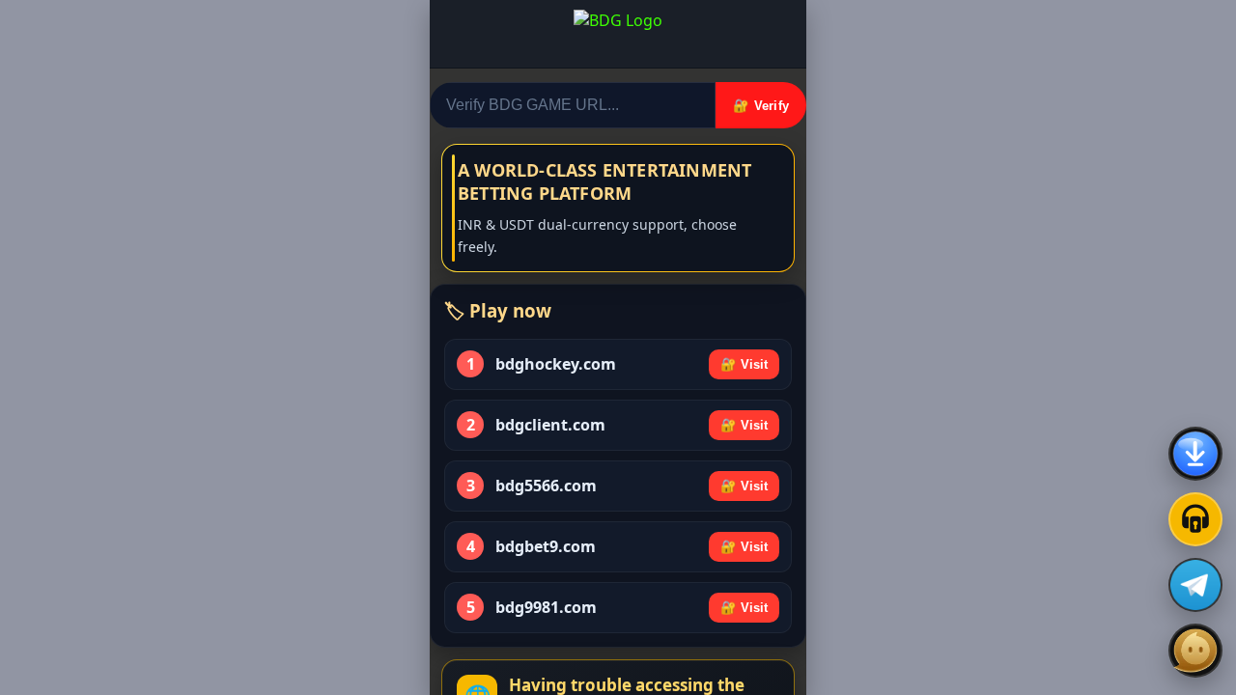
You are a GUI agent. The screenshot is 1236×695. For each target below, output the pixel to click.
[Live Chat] (1195, 651)
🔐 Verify (761, 105)
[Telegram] (1195, 585)
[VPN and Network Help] (1195, 519)
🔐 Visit (744, 364)
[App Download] (1195, 454)
